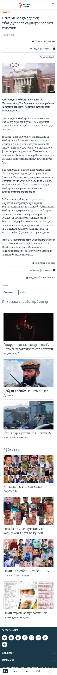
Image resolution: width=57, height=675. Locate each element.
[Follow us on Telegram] (38, 637)
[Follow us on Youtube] (18, 637)
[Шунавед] (15, 671)
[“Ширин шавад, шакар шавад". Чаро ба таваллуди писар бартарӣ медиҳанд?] (28, 327)
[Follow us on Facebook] (11, 637)
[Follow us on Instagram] (25, 637)
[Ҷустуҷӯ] (49, 671)
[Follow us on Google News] (4, 637)
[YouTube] (27, 671)
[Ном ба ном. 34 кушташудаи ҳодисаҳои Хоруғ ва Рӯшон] (28, 511)
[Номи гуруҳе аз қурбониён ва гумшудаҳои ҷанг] (28, 595)
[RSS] (45, 637)
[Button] (43, 41)
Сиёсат (6, 12)
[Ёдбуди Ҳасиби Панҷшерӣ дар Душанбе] (28, 373)
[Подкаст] (4, 644)
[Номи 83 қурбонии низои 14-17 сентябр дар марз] (28, 553)
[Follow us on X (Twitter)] (31, 637)
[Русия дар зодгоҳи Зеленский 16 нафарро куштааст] (28, 415)
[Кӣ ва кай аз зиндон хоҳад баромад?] (28, 469)
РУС (38, 671)
